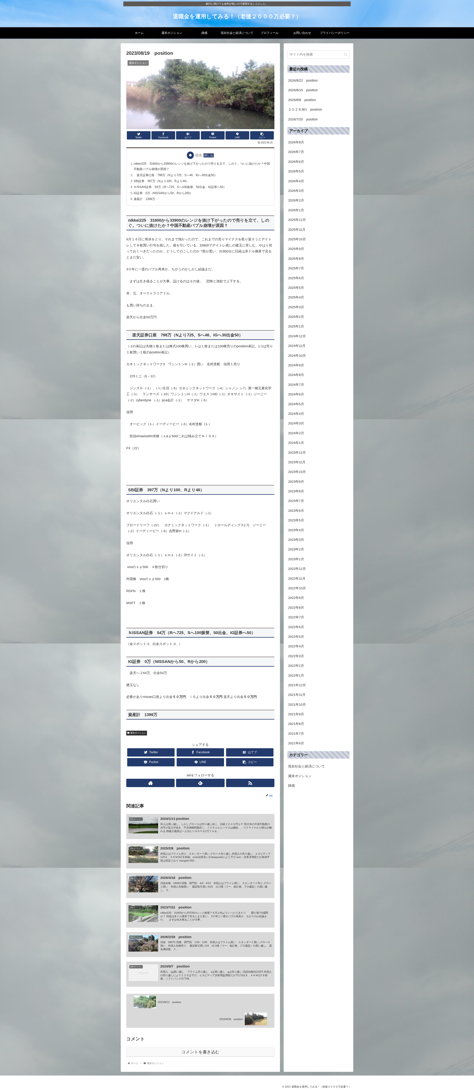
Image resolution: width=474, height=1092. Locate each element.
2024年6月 (296, 394)
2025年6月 (296, 278)
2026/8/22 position (303, 80)
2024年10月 (297, 355)
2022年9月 (296, 598)
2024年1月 (296, 443)
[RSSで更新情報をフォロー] (250, 783)
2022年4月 (296, 646)
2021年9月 (296, 714)
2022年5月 (296, 637)
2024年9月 (296, 365)
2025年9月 (296, 249)
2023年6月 (296, 511)
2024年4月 (296, 414)
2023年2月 (296, 549)
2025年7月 (296, 268)
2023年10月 (297, 472)
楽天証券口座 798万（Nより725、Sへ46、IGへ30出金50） (175, 175)
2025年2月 (296, 317)
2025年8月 (296, 259)
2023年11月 (297, 462)
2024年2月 (296, 433)
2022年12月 (297, 569)
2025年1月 (296, 326)
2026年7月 (296, 152)
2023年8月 (296, 491)
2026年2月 (296, 200)
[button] (346, 54)
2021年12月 (297, 685)
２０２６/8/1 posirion (305, 109)
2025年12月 (297, 220)
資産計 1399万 (144, 199)
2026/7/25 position (303, 119)
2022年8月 (296, 607)
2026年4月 (296, 181)
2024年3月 (296, 423)
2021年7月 (296, 733)
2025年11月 (297, 229)
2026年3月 (296, 191)
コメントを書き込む (200, 1052)
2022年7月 (296, 617)
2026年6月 (296, 162)
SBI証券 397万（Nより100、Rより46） (161, 181)
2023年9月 (296, 481)
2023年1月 (296, 559)
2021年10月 (297, 704)
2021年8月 (296, 724)
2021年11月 (297, 695)
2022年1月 (296, 675)
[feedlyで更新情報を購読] (200, 783)
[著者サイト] (150, 783)
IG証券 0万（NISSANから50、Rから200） (163, 193)
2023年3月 (296, 540)
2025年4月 (296, 297)
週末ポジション (138, 733)
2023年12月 (297, 452)
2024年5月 (296, 404)
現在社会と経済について (306, 766)
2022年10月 (297, 588)
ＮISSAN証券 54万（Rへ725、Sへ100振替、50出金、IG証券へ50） (181, 187)
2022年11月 (297, 578)
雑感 (291, 785)
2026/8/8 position (302, 100)
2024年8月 (296, 375)
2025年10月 (297, 239)
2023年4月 (296, 530)
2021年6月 (296, 743)
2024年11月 (297, 346)
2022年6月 (296, 627)
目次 (198, 155)
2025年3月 (296, 307)
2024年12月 (297, 336)
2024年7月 (296, 385)
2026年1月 (296, 210)
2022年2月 (296, 666)
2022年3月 (296, 656)
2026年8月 (296, 142)
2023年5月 (296, 520)
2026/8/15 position (303, 90)
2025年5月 (296, 288)
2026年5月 (296, 171)
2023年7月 (296, 501)
